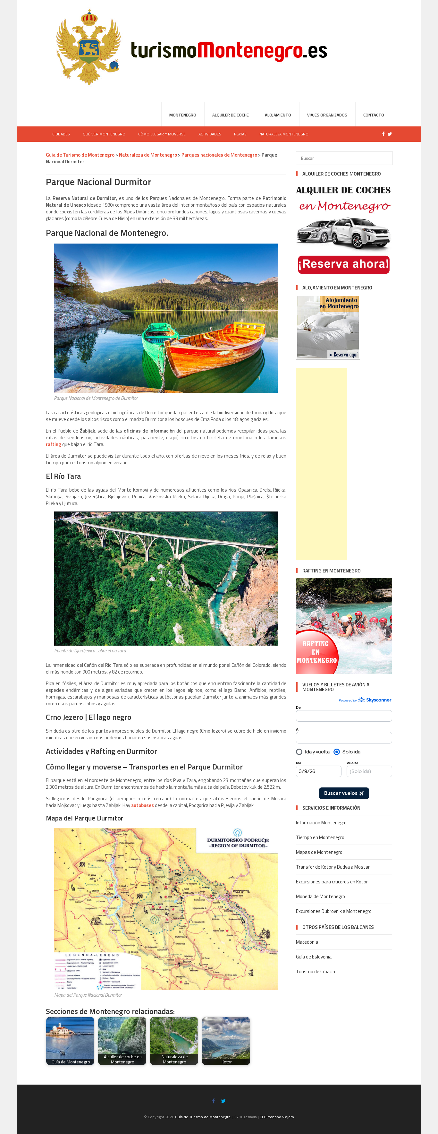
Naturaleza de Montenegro (148, 155)
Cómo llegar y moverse (162, 134)
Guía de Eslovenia (314, 956)
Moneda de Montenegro (320, 896)
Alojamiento (278, 115)
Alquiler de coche (230, 115)
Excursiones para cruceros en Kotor (332, 881)
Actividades (209, 134)
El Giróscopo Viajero (277, 1117)
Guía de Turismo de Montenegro (80, 155)
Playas (240, 134)
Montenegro (182, 115)
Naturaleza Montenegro (283, 134)
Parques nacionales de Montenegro (219, 155)
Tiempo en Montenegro (320, 837)
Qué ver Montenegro (104, 134)
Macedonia (307, 942)
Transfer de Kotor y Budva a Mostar (333, 867)
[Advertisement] (321, 464)
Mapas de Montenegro (319, 852)
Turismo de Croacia (315, 971)
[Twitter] (388, 134)
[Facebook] (381, 134)
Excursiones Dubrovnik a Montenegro (334, 911)
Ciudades (61, 134)
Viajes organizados (327, 115)
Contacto (373, 115)
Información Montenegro (321, 822)
